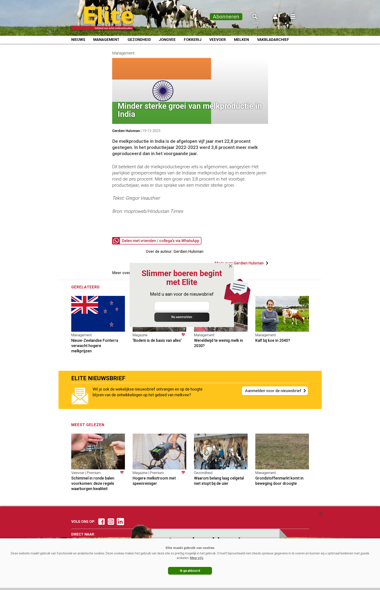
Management (106, 39)
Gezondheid (139, 39)
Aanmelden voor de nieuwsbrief (273, 390)
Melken (241, 39)
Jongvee (167, 39)
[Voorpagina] (108, 18)
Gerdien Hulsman (126, 131)
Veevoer (217, 39)
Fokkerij (192, 39)
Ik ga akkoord (190, 570)
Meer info (196, 558)
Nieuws (78, 39)
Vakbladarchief (273, 39)
